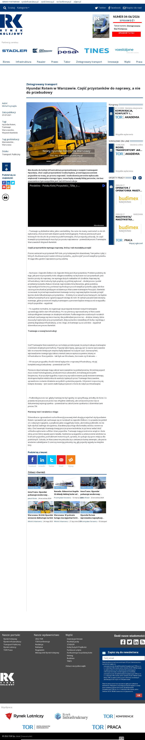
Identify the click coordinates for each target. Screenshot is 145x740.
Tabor (67, 61)
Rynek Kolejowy (10, 687)
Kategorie (22, 7)
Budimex (70, 706)
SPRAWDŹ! (127, 20)
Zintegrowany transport (89, 61)
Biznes (6, 61)
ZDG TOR (39, 687)
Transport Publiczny (12, 692)
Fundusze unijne (74, 698)
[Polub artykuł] (4, 200)
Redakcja (39, 692)
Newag (70, 704)
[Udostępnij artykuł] (8, 200)
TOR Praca (8, 698)
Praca (139, 61)
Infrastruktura (23, 61)
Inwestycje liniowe (75, 687)
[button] (29, 150)
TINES (69, 709)
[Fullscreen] (103, 241)
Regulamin (39, 698)
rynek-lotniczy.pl (47, 2)
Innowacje (113, 61)
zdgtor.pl (77, 2)
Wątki (127, 61)
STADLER (70, 692)
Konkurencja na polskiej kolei (79, 701)
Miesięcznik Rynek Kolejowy (47, 701)
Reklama (39, 695)
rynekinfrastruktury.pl (30, 2)
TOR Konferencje (42, 690)
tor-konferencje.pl (64, 2)
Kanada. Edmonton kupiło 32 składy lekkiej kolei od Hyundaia (66, 511)
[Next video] (39, 241)
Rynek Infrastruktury (12, 690)
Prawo (54, 61)
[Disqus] (67, 592)
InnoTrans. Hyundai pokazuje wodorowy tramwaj (37, 512)
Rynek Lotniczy (10, 695)
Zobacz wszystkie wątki (76, 714)
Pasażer (41, 61)
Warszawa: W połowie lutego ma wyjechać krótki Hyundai (66, 535)
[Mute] (46, 241)
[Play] (31, 241)
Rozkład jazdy (73, 690)
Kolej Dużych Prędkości (77, 695)
